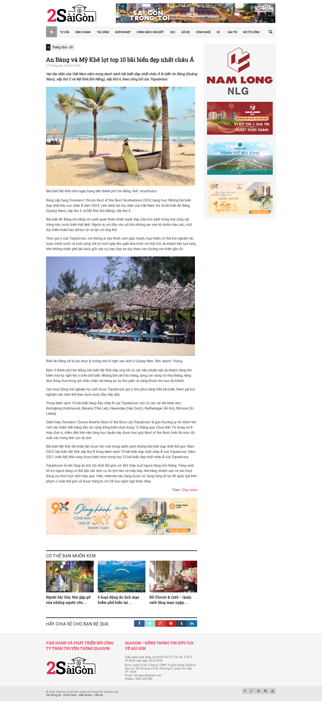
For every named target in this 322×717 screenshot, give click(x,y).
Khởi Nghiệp (123, 32)
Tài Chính (103, 32)
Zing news (189, 490)
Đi (71, 47)
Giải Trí (232, 32)
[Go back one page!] (48, 47)
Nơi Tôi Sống (251, 32)
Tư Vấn (64, 32)
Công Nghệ (203, 32)
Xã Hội (185, 32)
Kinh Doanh (83, 32)
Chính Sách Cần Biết (150, 32)
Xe (218, 32)
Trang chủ (49, 32)
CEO (172, 32)
